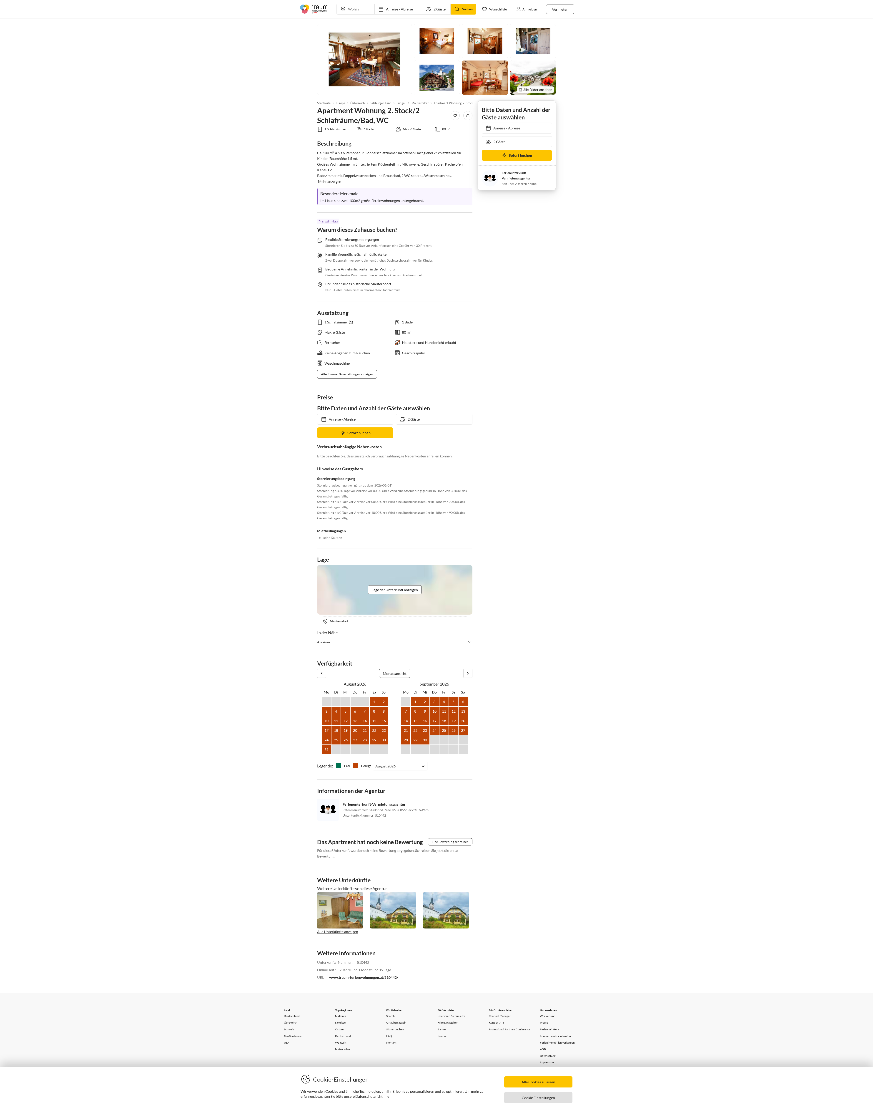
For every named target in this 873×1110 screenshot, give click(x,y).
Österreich (357, 103)
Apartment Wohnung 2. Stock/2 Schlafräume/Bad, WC (456, 103)
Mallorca (340, 1016)
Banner (442, 1029)
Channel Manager (500, 1016)
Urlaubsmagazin (396, 1022)
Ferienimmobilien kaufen (555, 1036)
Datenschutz (548, 1055)
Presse (544, 1022)
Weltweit (340, 1042)
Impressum (547, 1062)
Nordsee (340, 1022)
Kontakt (391, 1042)
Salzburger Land (380, 103)
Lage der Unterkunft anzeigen (395, 590)
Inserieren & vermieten (452, 1016)
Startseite (324, 103)
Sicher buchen (395, 1029)
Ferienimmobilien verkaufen (557, 1042)
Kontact (442, 1036)
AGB (543, 1049)
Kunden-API (496, 1022)
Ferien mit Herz (549, 1029)
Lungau (401, 103)
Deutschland (292, 1016)
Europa (340, 103)
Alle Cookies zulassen (538, 1082)
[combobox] (375, 766)
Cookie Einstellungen (538, 1097)
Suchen (467, 9)
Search (390, 1016)
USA (286, 1042)
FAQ (389, 1036)
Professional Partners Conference (509, 1029)
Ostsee (339, 1029)
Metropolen (342, 1049)
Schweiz (289, 1029)
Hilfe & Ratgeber (448, 1022)
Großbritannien (294, 1036)
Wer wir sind (547, 1016)
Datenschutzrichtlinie (372, 1096)
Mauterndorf (419, 103)
